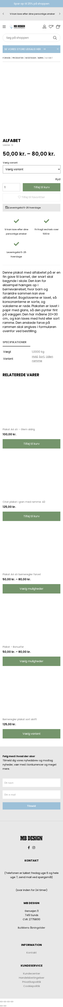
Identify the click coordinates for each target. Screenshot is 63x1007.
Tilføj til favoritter (33, 197)
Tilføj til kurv (42, 187)
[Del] (5, 1001)
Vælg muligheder (31, 589)
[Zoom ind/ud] (11, 1001)
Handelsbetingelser (31, 977)
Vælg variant (32, 734)
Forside (6, 57)
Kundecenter (31, 973)
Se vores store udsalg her (22, 49)
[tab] (16, 342)
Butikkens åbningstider (31, 927)
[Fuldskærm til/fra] (8, 1001)
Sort (42, 357)
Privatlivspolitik (31, 982)
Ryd (57, 179)
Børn (40, 57)
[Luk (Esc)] (1, 1001)
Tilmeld (31, 806)
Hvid (35, 357)
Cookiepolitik (31, 986)
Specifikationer (14, 342)
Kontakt (31, 952)
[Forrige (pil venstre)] (1, 1005)
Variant (14, 162)
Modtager (30, 57)
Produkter (17, 57)
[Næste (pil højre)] (5, 1005)
